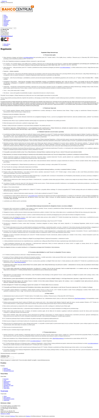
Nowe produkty (7, 369)
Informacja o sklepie (5, 413)
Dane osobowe (6, 397)
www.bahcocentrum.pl (28, 57)
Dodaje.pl (28, 416)
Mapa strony (6, 386)
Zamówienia (6, 400)
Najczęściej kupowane (8, 370)
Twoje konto (4, 391)
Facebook (5, 23)
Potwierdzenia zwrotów (8, 398)
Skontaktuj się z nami (8, 385)
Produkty (5, 16)
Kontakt (5, 25)
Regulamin (5, 24)
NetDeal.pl (12, 416)
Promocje (5, 17)
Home (4, 15)
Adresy (5, 396)
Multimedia (6, 21)
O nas (4, 19)
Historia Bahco (6, 20)
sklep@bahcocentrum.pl (19, 218)
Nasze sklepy (6, 388)
